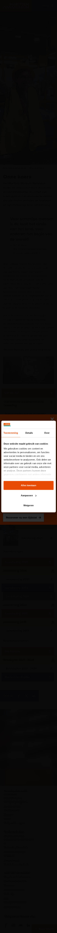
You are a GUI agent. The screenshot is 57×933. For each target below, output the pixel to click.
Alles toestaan (28, 485)
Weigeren (28, 505)
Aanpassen (27, 495)
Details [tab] (29, 433)
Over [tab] (46, 433)
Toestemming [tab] (10, 433)
